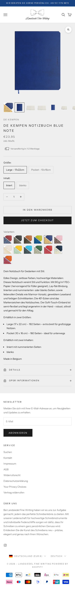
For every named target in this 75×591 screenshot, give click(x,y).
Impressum (9, 463)
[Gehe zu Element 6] (64, 107)
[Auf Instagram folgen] (5, 545)
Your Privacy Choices (14, 486)
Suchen (7, 452)
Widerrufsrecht (11, 475)
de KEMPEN (11, 119)
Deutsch (56, 556)
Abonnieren (18, 432)
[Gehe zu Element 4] (42, 107)
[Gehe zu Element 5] (53, 107)
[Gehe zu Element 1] (8, 107)
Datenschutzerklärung (15, 481)
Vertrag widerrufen (13, 492)
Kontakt (7, 457)
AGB (6, 469)
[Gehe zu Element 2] (19, 107)
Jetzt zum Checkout (37, 220)
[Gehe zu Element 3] (31, 107)
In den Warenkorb (37, 209)
